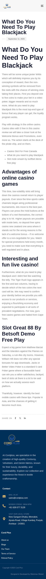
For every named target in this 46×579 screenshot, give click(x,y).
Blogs (3, 544)
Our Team (5, 549)
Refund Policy (7, 558)
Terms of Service (8, 553)
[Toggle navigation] (40, 6)
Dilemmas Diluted (36, 574)
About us (5, 540)
